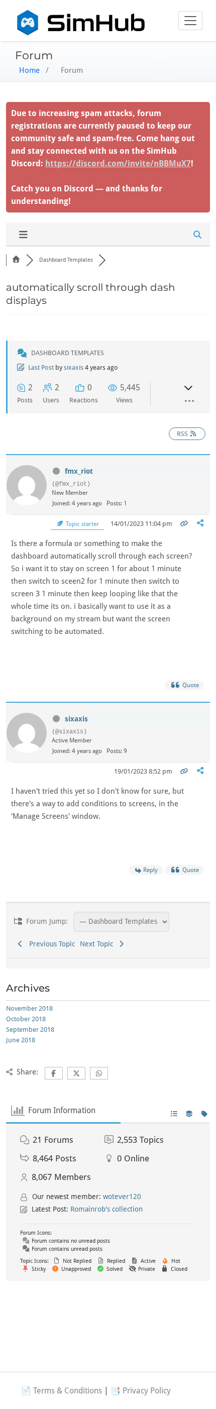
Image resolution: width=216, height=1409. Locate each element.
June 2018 (20, 1040)
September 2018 (30, 1029)
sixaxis (73, 367)
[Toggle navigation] (190, 20)
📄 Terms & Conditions (61, 1390)
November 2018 (29, 1008)
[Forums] (16, 260)
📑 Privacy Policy (141, 1390)
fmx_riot (79, 471)
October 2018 (26, 1019)
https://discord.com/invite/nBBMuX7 (118, 163)
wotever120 (122, 1197)
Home (29, 70)
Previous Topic (50, 944)
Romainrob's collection (106, 1209)
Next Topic (98, 944)
